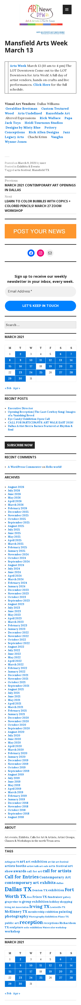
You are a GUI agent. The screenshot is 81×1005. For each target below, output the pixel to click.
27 (60, 372)
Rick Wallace (50, 118)
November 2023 (18, 593)
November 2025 (18, 515)
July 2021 (14, 693)
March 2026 (16, 504)
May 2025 (14, 536)
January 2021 (16, 714)
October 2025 (17, 519)
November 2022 (18, 636)
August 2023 (16, 604)
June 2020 (14, 739)
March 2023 (16, 622)
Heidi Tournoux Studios (44, 123)
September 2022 (19, 643)
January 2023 (16, 629)
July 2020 (14, 735)
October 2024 (17, 558)
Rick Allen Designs (44, 132)
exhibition (56, 890)
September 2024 (19, 561)
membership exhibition (43, 911)
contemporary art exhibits (30, 882)
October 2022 (17, 639)
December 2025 (18, 512)
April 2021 (14, 703)
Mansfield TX (40, 170)
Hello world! (54, 467)
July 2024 (14, 568)
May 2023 (14, 614)
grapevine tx (13, 901)
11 (41, 360)
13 (60, 360)
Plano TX (63, 916)
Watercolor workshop (54, 927)
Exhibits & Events (28, 166)
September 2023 (19, 600)
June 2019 (14, 781)
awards (19, 871)
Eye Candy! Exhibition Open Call (29, 419)
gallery (67, 897)
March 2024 (16, 579)
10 (30, 360)
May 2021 (14, 700)
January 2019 (16, 799)
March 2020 (16, 749)
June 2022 (14, 654)
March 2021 (15, 707)
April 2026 (15, 501)
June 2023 (14, 611)
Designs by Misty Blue (23, 127)
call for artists (57, 870)
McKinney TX (16, 911)
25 (40, 372)
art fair (51, 861)
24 (30, 372)
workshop (12, 931)
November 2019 (18, 764)
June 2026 (14, 494)
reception (31, 922)
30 (20, 378)
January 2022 (16, 671)
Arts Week (18, 66)
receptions (51, 923)
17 (31, 366)
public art (12, 923)
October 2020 (17, 725)
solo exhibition (33, 927)
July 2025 (14, 529)
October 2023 (17, 597)
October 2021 (17, 682)
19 (50, 366)
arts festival (23, 170)
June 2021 (14, 696)
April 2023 (15, 618)
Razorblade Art (58, 113)
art (22, 861)
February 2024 (17, 583)
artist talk (33, 866)
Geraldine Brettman (21, 108)
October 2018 (17, 810)
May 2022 (14, 657)
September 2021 (18, 685)
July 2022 (14, 650)
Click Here (41, 85)
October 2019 (17, 767)
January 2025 (16, 551)
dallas (60, 883)
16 (20, 366)
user (43, 163)
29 (9, 378)
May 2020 (14, 742)
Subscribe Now (19, 445)
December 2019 (18, 760)
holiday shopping (60, 901)
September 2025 (18, 522)
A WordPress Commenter (24, 467)
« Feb (8, 388)
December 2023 (18, 590)
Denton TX (40, 890)
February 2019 (17, 796)
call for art (34, 871)
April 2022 (15, 661)
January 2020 (17, 756)
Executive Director (20, 408)
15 (10, 366)
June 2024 (14, 572)
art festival (62, 861)
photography (16, 916)
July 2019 (14, 778)
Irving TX (39, 906)
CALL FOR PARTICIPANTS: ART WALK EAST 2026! (40, 422)
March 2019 (15, 792)
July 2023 (14, 607)
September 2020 (19, 728)
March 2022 (16, 664)
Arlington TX (12, 861)
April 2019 (14, 788)
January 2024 (16, 586)
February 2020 (17, 753)
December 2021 (18, 675)
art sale (43, 866)
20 (60, 366)
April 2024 (15, 575)
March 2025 (15, 543)
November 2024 (18, 554)
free (29, 897)
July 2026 (14, 490)
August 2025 (16, 526)
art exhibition (36, 861)
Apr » (16, 388)
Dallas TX (18, 889)
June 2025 (14, 533)
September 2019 (18, 771)
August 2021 (16, 689)
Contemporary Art (55, 877)
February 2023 (17, 625)
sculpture (16, 927)
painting (65, 911)
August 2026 (16, 487)
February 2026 (17, 508)
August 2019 (16, 774)
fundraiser (55, 897)
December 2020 (18, 717)
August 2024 (16, 565)
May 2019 (14, 785)
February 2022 (17, 668)
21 (71, 366)
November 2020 (18, 721)
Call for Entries (22, 877)
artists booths (15, 866)
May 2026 (14, 497)
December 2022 (18, 632)
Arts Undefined (30, 113)
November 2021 (18, 678)
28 (71, 372)
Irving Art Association (17, 907)
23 (20, 372)
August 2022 (16, 646)
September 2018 (18, 813)
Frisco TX (39, 897)
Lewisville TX (57, 907)
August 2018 (16, 817)
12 (50, 360)
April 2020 (15, 746)
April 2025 (14, 540)
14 (71, 360)
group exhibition (35, 901)
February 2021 (17, 710)
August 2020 (16, 732)
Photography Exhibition (43, 916)
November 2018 (18, 806)
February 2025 (17, 547)
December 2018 (18, 803)
